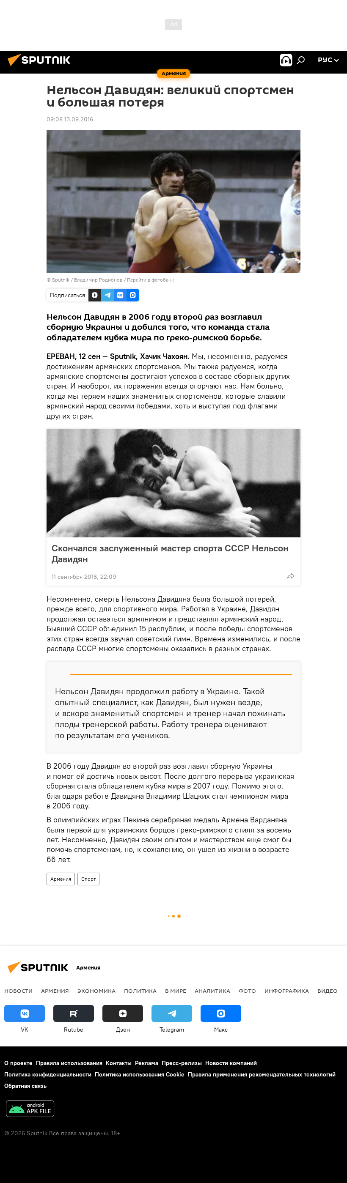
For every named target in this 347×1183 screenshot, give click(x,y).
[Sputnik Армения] (41, 67)
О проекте (18, 1063)
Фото (247, 990)
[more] (290, 575)
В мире (175, 990)
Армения (60, 879)
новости (18, 990)
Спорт (88, 879)
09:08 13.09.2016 (70, 119)
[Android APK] (30, 1109)
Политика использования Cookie (140, 1074)
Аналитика (212, 990)
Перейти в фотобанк (150, 280)
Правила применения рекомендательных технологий (262, 1074)
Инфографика (286, 990)
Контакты (119, 1063)
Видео (327, 990)
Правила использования (69, 1063)
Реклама (146, 1063)
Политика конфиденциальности (47, 1074)
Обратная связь (25, 1086)
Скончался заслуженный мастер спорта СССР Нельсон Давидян (170, 553)
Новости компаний (231, 1063)
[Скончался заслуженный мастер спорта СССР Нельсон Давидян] (173, 483)
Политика (140, 990)
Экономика (96, 990)
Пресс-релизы (182, 1063)
